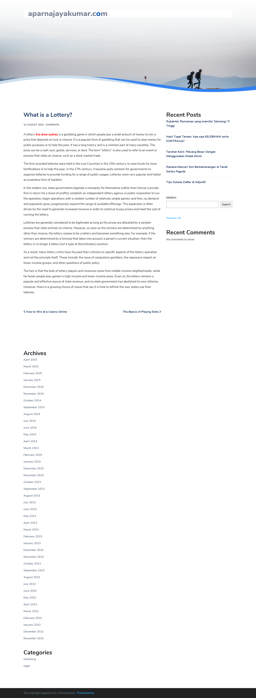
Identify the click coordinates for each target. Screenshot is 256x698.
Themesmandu (85, 693)
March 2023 (31, 529)
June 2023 (30, 509)
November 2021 (34, 638)
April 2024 (30, 441)
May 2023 (30, 516)
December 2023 (34, 468)
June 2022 (30, 591)
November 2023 (34, 475)
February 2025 (33, 373)
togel (27, 666)
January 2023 (32, 543)
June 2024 (30, 427)
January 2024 (32, 461)
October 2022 (32, 563)
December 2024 (34, 387)
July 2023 (30, 502)
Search (171, 197)
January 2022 (32, 625)
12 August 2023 (34, 124)
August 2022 (32, 577)
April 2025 (30, 359)
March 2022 (31, 611)
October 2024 (32, 400)
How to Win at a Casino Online (46, 312)
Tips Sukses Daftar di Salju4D (186, 182)
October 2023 (32, 482)
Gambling (30, 659)
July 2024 (30, 421)
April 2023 (30, 523)
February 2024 (33, 455)
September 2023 (34, 489)
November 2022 (34, 557)
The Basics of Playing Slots (141, 312)
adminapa (52, 124)
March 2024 (31, 448)
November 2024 (34, 393)
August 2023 (32, 495)
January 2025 (32, 380)
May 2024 (30, 434)
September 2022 (34, 570)
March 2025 (31, 366)
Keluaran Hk (173, 218)
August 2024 (32, 414)
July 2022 (30, 584)
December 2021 (34, 631)
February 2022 (33, 618)
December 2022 (34, 550)
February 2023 (33, 536)
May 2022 (30, 597)
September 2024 (34, 407)
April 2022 (30, 604)
